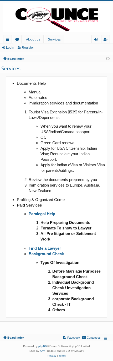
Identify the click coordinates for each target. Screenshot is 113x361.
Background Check (46, 254)
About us (33, 39)
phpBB (42, 346)
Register (28, 47)
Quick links (9, 40)
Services (54, 39)
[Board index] (56, 18)
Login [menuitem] (97, 40)
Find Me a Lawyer (45, 248)
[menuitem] (91, 337)
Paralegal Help (42, 214)
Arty (42, 350)
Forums (18, 40)
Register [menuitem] (107, 40)
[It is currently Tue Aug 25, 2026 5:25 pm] (108, 58)
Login (10, 47)
